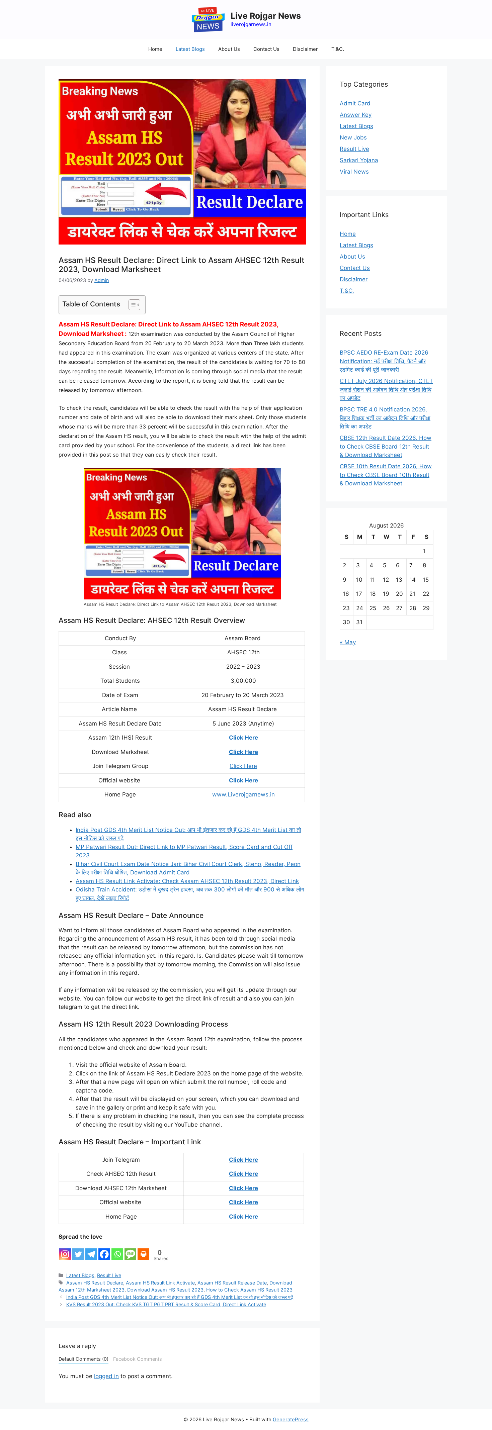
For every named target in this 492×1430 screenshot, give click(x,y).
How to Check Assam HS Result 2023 (249, 1290)
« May (348, 642)
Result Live (109, 1275)
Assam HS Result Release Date (232, 1282)
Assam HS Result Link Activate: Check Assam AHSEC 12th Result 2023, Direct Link (187, 881)
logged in (106, 1376)
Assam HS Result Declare (94, 1282)
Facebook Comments (137, 1359)
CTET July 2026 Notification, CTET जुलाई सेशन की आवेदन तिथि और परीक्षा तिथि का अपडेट (386, 389)
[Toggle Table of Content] (131, 304)
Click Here (243, 737)
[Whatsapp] (117, 1251)
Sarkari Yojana (359, 160)
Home (155, 49)
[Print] (143, 1251)
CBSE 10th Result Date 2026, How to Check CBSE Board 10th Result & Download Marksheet (386, 475)
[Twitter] (78, 1251)
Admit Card (355, 103)
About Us (229, 49)
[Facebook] (104, 1251)
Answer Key (356, 114)
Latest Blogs (190, 49)
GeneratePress (291, 1419)
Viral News (354, 171)
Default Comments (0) (83, 1359)
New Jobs (353, 137)
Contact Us (266, 49)
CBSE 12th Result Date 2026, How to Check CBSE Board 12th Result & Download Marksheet (385, 446)
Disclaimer (305, 49)
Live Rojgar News (266, 16)
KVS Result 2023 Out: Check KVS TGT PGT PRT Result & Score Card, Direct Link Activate (166, 1304)
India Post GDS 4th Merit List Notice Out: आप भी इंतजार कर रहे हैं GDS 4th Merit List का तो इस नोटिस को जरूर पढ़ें (179, 1297)
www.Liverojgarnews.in (243, 794)
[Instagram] (65, 1251)
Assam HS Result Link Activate (160, 1282)
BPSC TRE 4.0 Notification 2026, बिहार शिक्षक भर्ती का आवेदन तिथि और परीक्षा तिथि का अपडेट (385, 418)
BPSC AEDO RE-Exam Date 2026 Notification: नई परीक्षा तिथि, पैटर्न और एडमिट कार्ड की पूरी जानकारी (384, 361)
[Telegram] (91, 1251)
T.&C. (337, 49)
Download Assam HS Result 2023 (165, 1290)
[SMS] (130, 1251)
